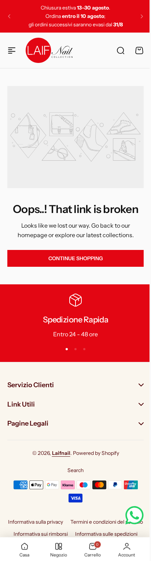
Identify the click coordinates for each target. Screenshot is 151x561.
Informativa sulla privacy (72, 517)
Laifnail (58, 449)
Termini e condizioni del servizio (73, 529)
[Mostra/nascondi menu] (12, 50)
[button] (9, 16)
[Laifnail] (49, 50)
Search (73, 466)
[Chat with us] (129, 515)
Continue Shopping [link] (75, 258)
